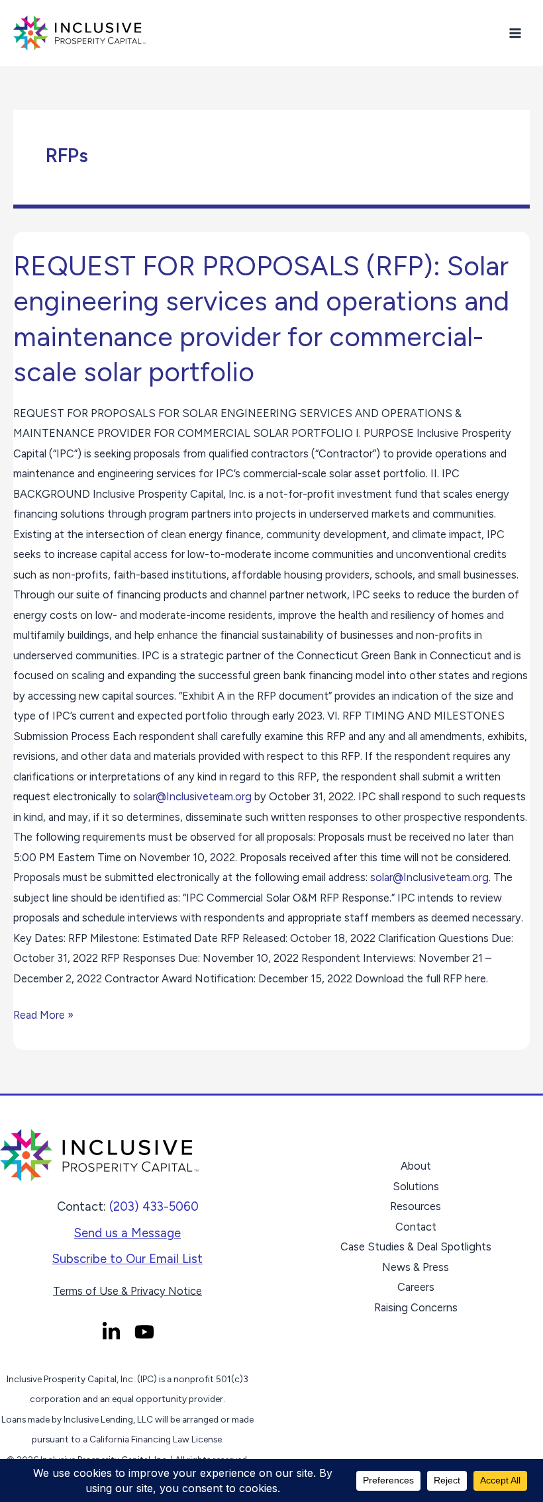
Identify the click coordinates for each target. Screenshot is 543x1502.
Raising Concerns (416, 1307)
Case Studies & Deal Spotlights (415, 1246)
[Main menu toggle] (515, 33)
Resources (415, 1206)
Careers (415, 1286)
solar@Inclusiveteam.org (192, 796)
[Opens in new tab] (111, 1332)
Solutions (416, 1186)
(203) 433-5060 (154, 1206)
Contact (415, 1226)
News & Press (415, 1267)
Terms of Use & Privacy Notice (127, 1290)
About (416, 1165)
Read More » (43, 1013)
